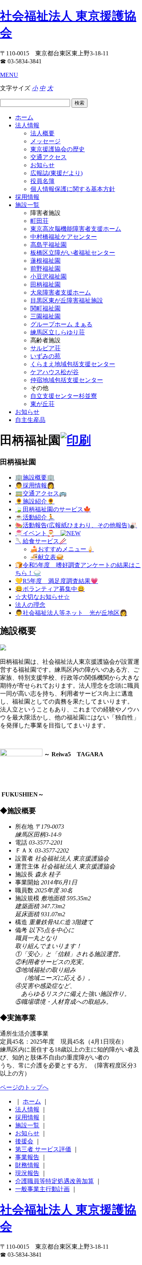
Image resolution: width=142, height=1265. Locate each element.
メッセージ (45, 141)
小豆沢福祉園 (48, 276)
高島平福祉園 (48, 244)
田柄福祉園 (45, 284)
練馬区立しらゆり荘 (57, 332)
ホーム (24, 117)
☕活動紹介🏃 (35, 517)
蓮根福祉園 (45, 260)
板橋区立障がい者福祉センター (72, 252)
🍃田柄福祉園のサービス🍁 (53, 509)
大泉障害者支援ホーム (60, 292)
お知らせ (42, 165)
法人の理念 (30, 605)
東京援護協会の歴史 (57, 149)
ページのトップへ (24, 1087)
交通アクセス (48, 157)
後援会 (24, 1141)
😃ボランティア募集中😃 (50, 589)
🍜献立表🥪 (47, 557)
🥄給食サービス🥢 (41, 541)
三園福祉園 (45, 316)
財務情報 (27, 1165)
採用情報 (27, 197)
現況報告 (27, 1173)
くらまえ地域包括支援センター (72, 364)
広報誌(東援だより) (56, 173)
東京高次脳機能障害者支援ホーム (75, 229)
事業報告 (27, 1157)
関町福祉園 (45, 308)
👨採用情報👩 (35, 485)
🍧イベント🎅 (38, 533)
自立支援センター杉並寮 (63, 396)
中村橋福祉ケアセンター (63, 237)
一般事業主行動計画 (42, 1189)
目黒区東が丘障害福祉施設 (66, 300)
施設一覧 (27, 205)
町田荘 (39, 221)
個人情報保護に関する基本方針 (72, 189)
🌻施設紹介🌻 (35, 501)
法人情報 (27, 125)
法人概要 (42, 133)
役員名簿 (42, 181)
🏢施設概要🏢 (35, 477)
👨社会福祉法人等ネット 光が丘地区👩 (71, 613)
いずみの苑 (45, 356)
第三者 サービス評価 (43, 1149)
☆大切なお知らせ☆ (42, 597)
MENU (9, 75)
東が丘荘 (42, 404)
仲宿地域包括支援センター (66, 380)
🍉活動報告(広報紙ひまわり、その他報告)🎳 (76, 525)
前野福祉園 (45, 268)
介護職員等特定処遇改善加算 (54, 1181)
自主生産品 (30, 420)
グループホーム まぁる (61, 324)
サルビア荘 (45, 348)
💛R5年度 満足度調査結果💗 (56, 581)
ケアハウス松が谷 (54, 372)
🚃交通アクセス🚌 (41, 493)
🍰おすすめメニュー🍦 (62, 549)
